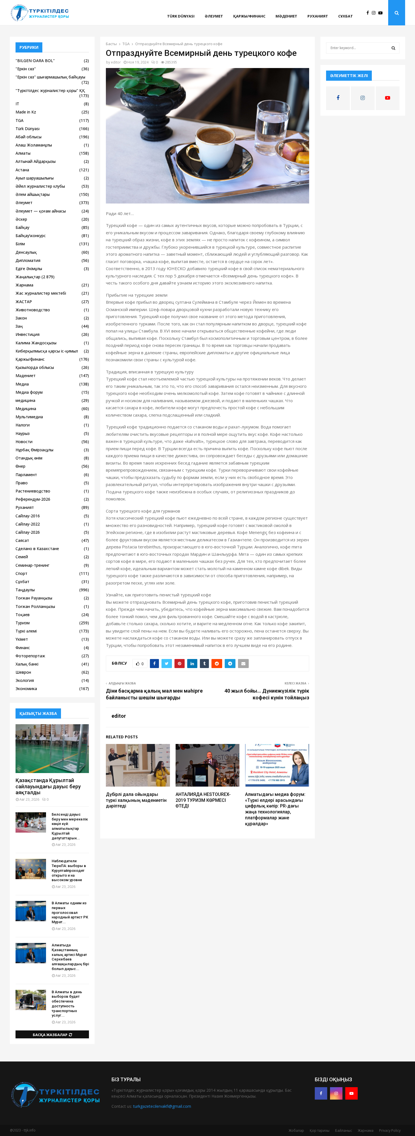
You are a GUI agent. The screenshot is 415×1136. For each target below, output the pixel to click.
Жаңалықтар (28, 276)
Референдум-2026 (33, 499)
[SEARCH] (393, 48)
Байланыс (343, 1130)
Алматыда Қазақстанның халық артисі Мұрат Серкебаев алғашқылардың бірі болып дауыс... (70, 957)
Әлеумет (214, 16)
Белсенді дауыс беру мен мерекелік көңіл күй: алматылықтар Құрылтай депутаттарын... (70, 826)
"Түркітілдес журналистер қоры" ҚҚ (50, 90)
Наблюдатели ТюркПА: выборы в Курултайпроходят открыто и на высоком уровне (69, 870)
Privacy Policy (390, 1130)
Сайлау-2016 (28, 515)
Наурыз (23, 433)
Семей (22, 556)
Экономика (26, 688)
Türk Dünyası (181, 16)
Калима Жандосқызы (36, 342)
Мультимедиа (29, 416)
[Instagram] (375, 13)
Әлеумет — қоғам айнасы (41, 211)
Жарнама (24, 285)
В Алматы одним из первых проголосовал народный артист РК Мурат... (70, 912)
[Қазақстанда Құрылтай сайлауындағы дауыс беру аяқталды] (52, 748)
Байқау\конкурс (31, 235)
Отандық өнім (29, 458)
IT (17, 103)
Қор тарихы (319, 1130)
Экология (25, 680)
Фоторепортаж (30, 655)
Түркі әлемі (26, 631)
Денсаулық (26, 252)
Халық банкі (27, 664)
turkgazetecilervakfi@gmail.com (162, 1106)
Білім (20, 243)
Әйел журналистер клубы (40, 186)
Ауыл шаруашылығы (35, 178)
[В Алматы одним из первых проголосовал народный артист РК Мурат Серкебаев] (31, 911)
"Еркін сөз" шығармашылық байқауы (50, 77)
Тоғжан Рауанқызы (34, 598)
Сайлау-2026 (28, 532)
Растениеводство (33, 491)
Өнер (20, 466)
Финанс (23, 647)
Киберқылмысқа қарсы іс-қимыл (47, 351)
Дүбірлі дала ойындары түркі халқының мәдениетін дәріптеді (136, 800)
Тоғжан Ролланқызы (35, 606)
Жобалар (296, 1130)
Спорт (21, 573)
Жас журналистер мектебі (41, 293)
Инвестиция (28, 334)
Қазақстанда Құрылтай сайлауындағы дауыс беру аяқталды (48, 786)
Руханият (317, 16)
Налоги (23, 425)
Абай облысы (29, 136)
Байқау (22, 227)
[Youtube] (381, 13)
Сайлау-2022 (28, 524)
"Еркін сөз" (26, 68)
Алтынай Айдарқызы (36, 161)
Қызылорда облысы (35, 367)
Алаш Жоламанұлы (34, 145)
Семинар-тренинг (32, 565)
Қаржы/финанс (249, 16)
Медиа (22, 384)
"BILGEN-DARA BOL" (35, 60)
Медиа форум (29, 392)
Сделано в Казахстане (37, 548)
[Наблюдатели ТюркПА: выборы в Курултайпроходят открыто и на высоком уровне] (31, 869)
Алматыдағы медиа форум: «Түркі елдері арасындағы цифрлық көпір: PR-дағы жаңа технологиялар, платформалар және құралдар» (275, 809)
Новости (24, 441)
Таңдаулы (25, 589)
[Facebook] (369, 13)
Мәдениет (286, 16)
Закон (21, 318)
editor (116, 62)
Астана (22, 169)
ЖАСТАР (24, 301)
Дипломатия (28, 260)
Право (22, 482)
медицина (25, 400)
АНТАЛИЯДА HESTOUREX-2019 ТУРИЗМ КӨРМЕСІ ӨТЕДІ (203, 800)
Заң (19, 326)
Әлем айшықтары (33, 194)
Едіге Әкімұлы (29, 268)
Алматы (23, 153)
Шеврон (23, 672)
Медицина (26, 408)
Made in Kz (26, 112)
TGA (19, 120)
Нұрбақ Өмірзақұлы (34, 449)
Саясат (22, 540)
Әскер (21, 219)
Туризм (23, 622)
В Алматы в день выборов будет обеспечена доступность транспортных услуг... (67, 1004)
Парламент (26, 474)
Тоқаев (23, 614)
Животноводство (33, 309)
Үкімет (22, 639)
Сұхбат (345, 16)
